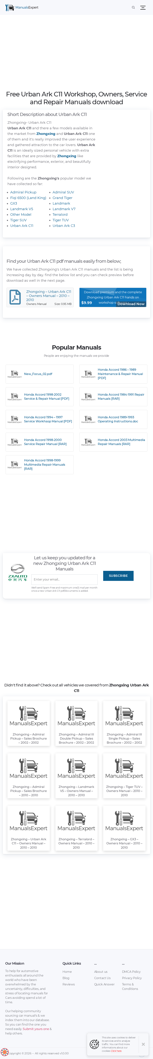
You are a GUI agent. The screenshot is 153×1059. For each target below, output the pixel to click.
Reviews (69, 984)
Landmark (61, 203)
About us (101, 972)
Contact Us (102, 978)
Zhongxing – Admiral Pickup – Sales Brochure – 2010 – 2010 (28, 791)
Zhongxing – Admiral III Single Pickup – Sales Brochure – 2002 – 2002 (124, 739)
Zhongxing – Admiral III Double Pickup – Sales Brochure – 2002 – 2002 (76, 739)
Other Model (20, 215)
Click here (116, 1051)
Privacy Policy (132, 978)
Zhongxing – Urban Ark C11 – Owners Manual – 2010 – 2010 (28, 843)
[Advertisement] (77, 54)
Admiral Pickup (23, 192)
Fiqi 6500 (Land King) (28, 198)
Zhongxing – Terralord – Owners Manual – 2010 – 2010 (76, 843)
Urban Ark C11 (21, 226)
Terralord (60, 215)
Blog (66, 978)
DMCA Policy (131, 972)
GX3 (13, 203)
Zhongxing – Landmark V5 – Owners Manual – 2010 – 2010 (76, 791)
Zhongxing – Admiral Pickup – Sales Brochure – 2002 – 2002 (28, 739)
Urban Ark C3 (64, 226)
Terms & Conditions (130, 987)
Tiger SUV (18, 220)
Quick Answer (104, 984)
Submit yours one (36, 1029)
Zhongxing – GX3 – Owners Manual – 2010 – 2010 (124, 843)
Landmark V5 (21, 209)
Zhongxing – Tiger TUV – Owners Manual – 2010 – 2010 (124, 791)
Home (67, 972)
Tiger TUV (61, 220)
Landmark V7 (64, 209)
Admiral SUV (63, 192)
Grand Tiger (62, 198)
